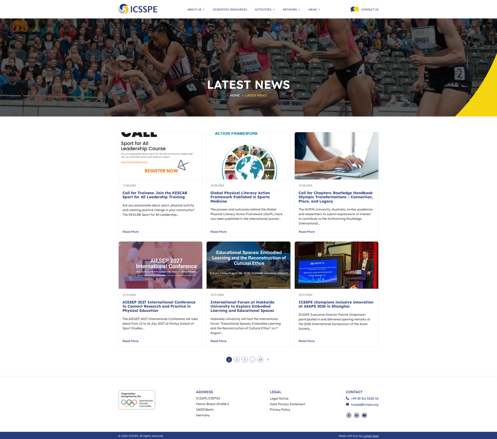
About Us (194, 9)
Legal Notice (279, 398)
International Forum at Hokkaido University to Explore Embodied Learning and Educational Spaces (242, 306)
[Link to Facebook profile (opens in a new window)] (349, 415)
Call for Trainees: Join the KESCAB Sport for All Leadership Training (155, 195)
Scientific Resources (230, 9)
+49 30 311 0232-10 (365, 398)
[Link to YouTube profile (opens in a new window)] (364, 415)
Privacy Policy (280, 409)
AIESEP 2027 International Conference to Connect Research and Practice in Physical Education (159, 306)
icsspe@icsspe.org (364, 404)
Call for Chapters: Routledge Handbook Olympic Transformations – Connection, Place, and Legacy (336, 197)
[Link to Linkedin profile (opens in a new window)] (357, 415)
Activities (263, 9)
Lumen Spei (371, 435)
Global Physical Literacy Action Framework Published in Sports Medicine (240, 197)
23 (260, 359)
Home (235, 95)
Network (290, 9)
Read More (131, 231)
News (312, 9)
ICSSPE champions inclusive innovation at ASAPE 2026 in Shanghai (336, 304)
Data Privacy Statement (287, 404)
